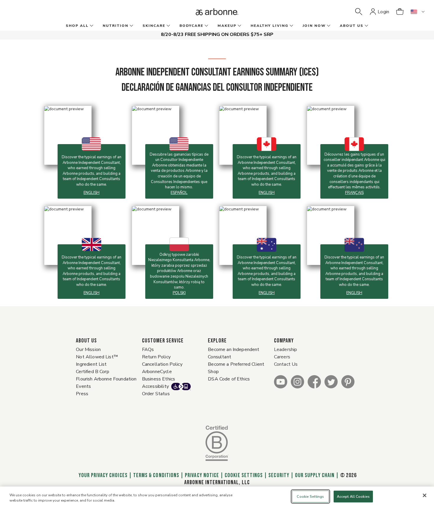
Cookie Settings (244, 475)
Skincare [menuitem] (154, 25)
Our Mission (88, 349)
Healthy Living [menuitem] (269, 25)
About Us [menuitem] (351, 25)
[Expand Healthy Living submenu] (290, 26)
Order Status (156, 393)
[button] (358, 11)
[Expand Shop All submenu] (91, 26)
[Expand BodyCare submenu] (205, 26)
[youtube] (280, 381)
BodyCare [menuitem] (191, 25)
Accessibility (155, 386)
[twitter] (331, 381)
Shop (213, 371)
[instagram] (297, 381)
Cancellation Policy (162, 364)
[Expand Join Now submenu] (328, 26)
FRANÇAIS (354, 192)
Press (82, 393)
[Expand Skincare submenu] (167, 26)
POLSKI (179, 293)
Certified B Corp (92, 371)
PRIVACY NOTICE (202, 475)
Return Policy (156, 357)
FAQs (148, 349)
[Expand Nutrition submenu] (130, 26)
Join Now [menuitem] (314, 25)
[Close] (424, 495)
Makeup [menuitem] (227, 25)
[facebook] (314, 381)
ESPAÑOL (179, 192)
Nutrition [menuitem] (115, 25)
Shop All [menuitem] (77, 25)
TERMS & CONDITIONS (156, 475)
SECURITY (278, 475)
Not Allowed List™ (97, 357)
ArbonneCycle (157, 371)
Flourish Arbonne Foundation (106, 379)
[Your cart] (399, 11)
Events (83, 386)
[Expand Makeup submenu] (238, 26)
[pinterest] (348, 381)
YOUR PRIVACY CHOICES (102, 475)
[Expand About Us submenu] (365, 26)
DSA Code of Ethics (229, 379)
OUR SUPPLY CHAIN (315, 475)
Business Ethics (158, 379)
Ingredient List (91, 364)
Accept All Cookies (353, 496)
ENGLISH (91, 192)
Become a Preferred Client (236, 364)
